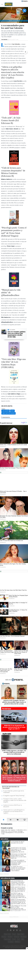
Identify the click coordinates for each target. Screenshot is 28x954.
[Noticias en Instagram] (7, 930)
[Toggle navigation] (2, 4)
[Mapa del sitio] (20, 930)
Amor (12, 410)
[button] (25, 52)
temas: (3, 409)
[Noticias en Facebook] (10, 930)
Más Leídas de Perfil (8, 878)
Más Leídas (4, 839)
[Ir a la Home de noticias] (14, 926)
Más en (8, 680)
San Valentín (16, 44)
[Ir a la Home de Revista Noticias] (8, 4)
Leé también (12, 329)
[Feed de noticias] (17, 930)
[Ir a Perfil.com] (24, 1)
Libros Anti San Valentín (8, 413)
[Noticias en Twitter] (14, 930)
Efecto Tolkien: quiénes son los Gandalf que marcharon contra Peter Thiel (16, 334)
